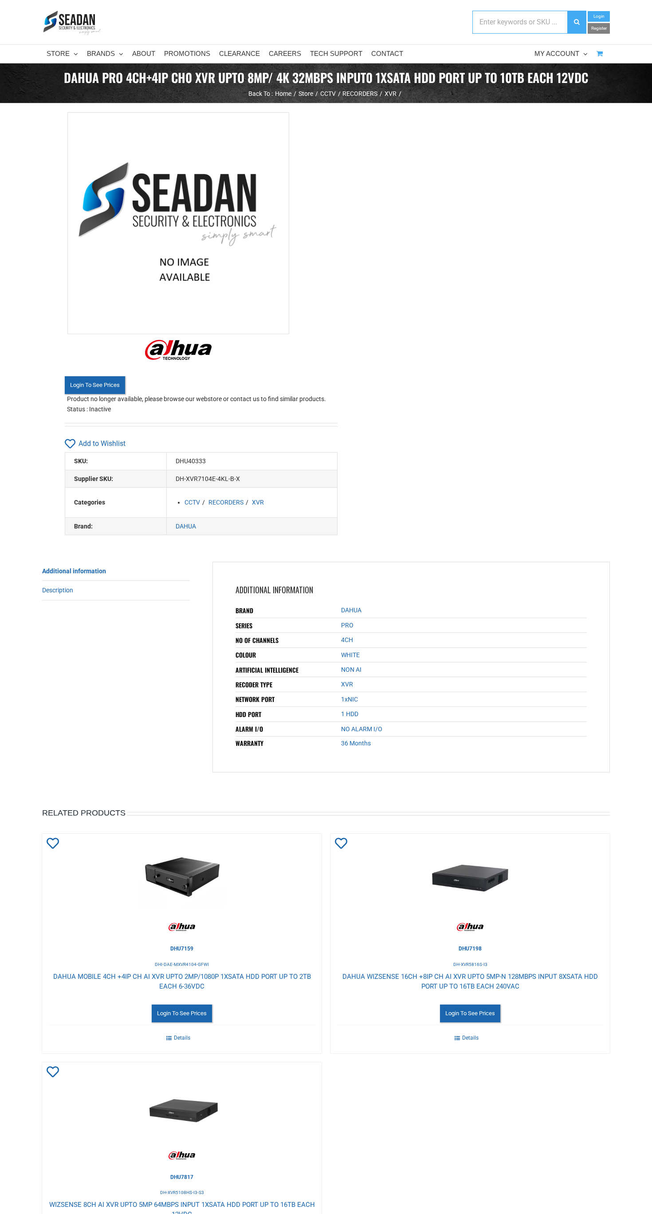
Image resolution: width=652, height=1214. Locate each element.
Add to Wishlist (102, 443)
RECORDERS (226, 502)
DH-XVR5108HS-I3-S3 (182, 1192)
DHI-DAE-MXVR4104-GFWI (182, 964)
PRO (347, 625)
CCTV (192, 502)
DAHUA (186, 526)
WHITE (350, 654)
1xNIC (349, 699)
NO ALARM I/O (361, 729)
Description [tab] (57, 590)
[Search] (576, 22)
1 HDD (349, 713)
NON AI (351, 669)
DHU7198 (470, 949)
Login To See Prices (95, 385)
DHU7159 (181, 949)
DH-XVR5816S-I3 (470, 964)
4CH (347, 639)
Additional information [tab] (74, 571)
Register (599, 28)
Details (182, 1038)
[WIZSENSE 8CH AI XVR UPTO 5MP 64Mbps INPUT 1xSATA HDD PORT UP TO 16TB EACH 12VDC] (182, 1111)
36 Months (356, 743)
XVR (258, 502)
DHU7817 (181, 1177)
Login (599, 16)
